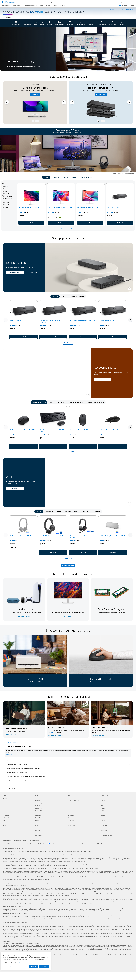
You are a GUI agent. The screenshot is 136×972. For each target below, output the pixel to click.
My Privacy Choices (42, 843)
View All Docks (68, 342)
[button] (109, 2)
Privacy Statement (31, 843)
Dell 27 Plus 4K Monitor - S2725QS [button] (29, 207)
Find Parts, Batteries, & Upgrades (110, 615)
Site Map (5, 798)
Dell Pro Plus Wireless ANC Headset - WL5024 (81, 537)
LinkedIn (102, 805)
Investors (37, 825)
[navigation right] (125, 296)
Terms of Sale (21, 843)
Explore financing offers (98, 735)
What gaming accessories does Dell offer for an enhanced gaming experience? (26, 776)
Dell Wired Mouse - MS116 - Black (110, 430)
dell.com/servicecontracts (77, 861)
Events (102, 822)
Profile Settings (38, 803)
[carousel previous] (7, 102)
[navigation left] (10, 296)
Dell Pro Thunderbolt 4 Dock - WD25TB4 (82, 321)
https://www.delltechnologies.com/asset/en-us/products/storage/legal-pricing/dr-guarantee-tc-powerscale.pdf (83, 876)
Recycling (37, 830)
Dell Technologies (7, 840)
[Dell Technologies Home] (8, 2)
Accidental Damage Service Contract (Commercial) (56, 865)
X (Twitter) (103, 803)
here (95, 891)
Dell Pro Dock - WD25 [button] (113, 207)
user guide (33, 871)
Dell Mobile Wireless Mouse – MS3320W (23, 430)
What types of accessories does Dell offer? (17, 764)
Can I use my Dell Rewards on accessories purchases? (20, 784)
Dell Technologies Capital (40, 822)
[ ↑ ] (84, 861)
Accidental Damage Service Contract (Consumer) (20, 865)
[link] (117, 2)
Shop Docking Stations (15, 272)
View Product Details (100, 94)
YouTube (102, 810)
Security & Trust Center (106, 833)
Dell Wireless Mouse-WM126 (79, 430)
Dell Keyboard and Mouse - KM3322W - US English (52, 431)
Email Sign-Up (104, 825)
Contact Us (103, 800)
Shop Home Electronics (24, 616)
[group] (35, 102)
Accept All (44, 966)
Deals (4, 828)
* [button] (103, 90)
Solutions (5, 822)
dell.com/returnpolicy (87, 851)
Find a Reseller (71, 820)
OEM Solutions (71, 822)
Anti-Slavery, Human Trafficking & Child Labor (96, 843)
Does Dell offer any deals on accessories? (16, 772)
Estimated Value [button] (51, 215)
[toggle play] (129, 288)
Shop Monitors (67, 616)
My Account (38, 798)
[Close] (48, 953)
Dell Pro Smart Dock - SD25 (108, 321)
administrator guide (65, 871)
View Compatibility (33, 272)
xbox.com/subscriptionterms (56, 883)
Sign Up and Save (7, 14)
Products (5, 820)
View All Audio (68, 558)
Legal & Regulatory (70, 843)
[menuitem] (17, 5)
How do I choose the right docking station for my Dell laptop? (21, 780)
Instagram (103, 808)
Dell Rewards (103, 820)
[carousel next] (64, 102)
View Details (23, 337)
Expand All (8, 742)
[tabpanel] (68, 205)
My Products (38, 805)
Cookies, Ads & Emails (58, 843)
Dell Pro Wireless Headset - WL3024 (51, 536)
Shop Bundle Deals (35, 91)
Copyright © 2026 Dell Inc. (8, 843)
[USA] (3, 18)
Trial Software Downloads (106, 835)
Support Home (71, 798)
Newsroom (37, 828)
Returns (69, 803)
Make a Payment (39, 808)
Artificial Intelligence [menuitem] (6, 5)
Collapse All (15, 742)
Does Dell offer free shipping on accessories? (17, 789)
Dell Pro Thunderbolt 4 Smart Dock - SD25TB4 (51, 322)
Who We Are (38, 817)
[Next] (130, 320)
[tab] (46, 177)
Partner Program (71, 825)
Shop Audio (15, 488)
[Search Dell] (51, 2)
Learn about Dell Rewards (54, 735)
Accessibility (80, 843)
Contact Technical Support (74, 800)
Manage (9, 966)
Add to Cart (31, 222)
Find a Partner (71, 817)
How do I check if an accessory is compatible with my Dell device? (23, 768)
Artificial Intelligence (7, 817)
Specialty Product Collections (107, 828)
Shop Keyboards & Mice (102, 379)
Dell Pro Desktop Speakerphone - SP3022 (112, 536)
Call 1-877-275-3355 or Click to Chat (121, 9)
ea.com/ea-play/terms (22, 885)
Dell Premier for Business (128, 5)
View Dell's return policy (11, 734)
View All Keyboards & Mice (68, 452)
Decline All (33, 966)
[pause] (33, 121)
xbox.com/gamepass (11, 885)
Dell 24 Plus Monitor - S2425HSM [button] (87, 207)
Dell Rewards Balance (40, 810)
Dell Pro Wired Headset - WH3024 (20, 536)
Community (103, 798)
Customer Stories (39, 835)
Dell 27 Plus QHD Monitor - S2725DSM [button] (60, 207)
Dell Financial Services (34, 840)
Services (4, 825)
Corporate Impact (39, 833)
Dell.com (53, 732)
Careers (37, 820)
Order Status (38, 800)
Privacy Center (104, 830)
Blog (102, 817)
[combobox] (36, 2)
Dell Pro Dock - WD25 (17, 321)
